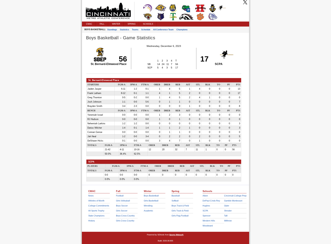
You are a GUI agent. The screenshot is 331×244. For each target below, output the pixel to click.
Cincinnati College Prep (235, 196)
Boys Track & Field (180, 206)
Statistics (124, 29)
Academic (148, 211)
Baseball (176, 196)
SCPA (205, 211)
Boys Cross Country (125, 216)
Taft (225, 216)
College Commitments (98, 206)
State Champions (96, 216)
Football (120, 196)
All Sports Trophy (96, 211)
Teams (135, 29)
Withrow (228, 221)
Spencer (206, 216)
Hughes (206, 206)
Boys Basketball (151, 196)
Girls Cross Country (125, 221)
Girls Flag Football (180, 216)
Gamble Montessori (233, 201)
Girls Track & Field (180, 211)
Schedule (145, 29)
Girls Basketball (151, 201)
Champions (182, 29)
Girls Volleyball (123, 201)
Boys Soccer (122, 206)
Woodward (208, 226)
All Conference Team (163, 29)
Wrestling (148, 206)
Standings (112, 29)
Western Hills (209, 221)
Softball (175, 201)
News (91, 196)
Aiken (205, 196)
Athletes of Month (96, 201)
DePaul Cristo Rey (211, 201)
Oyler (226, 206)
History (91, 221)
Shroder (228, 211)
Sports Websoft (176, 235)
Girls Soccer (121, 211)
